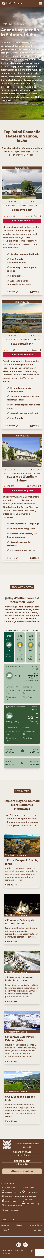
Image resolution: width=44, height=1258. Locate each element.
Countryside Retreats (13, 1206)
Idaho (12, 24)
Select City (23, 1164)
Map (35, 292)
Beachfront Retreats (13, 1192)
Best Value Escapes (33, 1204)
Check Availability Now (22, 221)
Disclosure (38, 1230)
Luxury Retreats (32, 1192)
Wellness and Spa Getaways (32, 1198)
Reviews (11, 292)
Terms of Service (36, 1225)
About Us (5, 1225)
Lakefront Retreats (12, 1210)
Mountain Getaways (13, 1197)
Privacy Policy (6, 1230)
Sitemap (19, 1225)
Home (4, 24)
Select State (23, 1155)
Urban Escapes (11, 1201)
